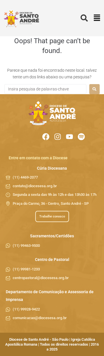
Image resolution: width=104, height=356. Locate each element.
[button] (97, 18)
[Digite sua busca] (84, 18)
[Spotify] (81, 136)
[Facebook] (45, 136)
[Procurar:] (45, 89)
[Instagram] (57, 136)
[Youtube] (69, 136)
